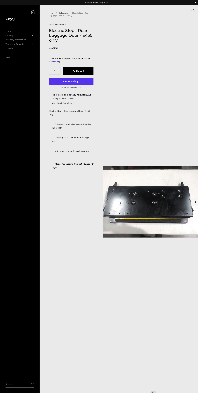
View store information (62, 103)
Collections (63, 13)
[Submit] (32, 384)
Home (52, 13)
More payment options (71, 87)
